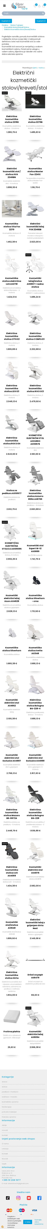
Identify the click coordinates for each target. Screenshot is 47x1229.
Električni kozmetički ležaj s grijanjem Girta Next (35, 924)
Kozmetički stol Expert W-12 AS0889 (35, 548)
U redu (27, 1222)
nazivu (41, 68)
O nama (5, 1143)
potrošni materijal (9, 1112)
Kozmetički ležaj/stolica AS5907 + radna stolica (35, 282)
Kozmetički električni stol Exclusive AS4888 (35, 758)
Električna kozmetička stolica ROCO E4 (11, 440)
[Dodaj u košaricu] (11, 114)
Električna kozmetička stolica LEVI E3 (11, 388)
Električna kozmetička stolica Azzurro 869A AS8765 (35, 495)
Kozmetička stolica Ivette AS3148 (35, 650)
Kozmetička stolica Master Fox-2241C (35, 171)
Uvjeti (4, 1164)
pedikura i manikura (10, 1092)
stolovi (4, 1082)
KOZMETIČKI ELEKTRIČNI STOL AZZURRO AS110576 (35, 439)
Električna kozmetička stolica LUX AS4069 (11, 871)
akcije (4, 1125)
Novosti (5, 1159)
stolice (4, 1087)
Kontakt (5, 1154)
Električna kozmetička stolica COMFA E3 (35, 336)
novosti (5, 1130)
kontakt (5, 1135)
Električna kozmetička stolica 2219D (12, 119)
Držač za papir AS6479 (35, 976)
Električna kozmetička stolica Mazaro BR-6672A (12, 814)
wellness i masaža (9, 1097)
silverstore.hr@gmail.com (18, 1183)
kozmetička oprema (10, 1102)
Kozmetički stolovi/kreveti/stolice (16, 27)
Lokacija (5, 1149)
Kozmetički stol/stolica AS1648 (12, 925)
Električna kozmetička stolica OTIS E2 (12, 336)
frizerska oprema (9, 1117)
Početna (5, 25)
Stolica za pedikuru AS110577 (11, 492)
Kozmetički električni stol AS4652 (11, 702)
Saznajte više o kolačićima (39, 1222)
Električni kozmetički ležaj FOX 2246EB (35, 226)
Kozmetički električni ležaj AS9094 (35, 1034)
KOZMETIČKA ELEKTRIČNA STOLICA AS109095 (12, 546)
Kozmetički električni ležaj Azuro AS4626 (12, 598)
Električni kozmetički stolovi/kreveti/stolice (20, 29)
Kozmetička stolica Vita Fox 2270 (12, 226)
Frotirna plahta (12, 1031)
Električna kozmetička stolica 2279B (35, 119)
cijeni (34, 68)
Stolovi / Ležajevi (16, 25)
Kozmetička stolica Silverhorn (11, 649)
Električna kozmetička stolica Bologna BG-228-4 (35, 704)
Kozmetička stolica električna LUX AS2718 (11, 281)
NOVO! (5, 93)
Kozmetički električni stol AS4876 (35, 870)
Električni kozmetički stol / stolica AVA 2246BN (12, 173)
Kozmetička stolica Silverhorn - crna (35, 598)
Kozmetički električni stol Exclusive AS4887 (12, 758)
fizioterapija (6, 1107)
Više (11, 108)
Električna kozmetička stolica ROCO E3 (35, 388)
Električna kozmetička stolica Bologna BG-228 (35, 814)
